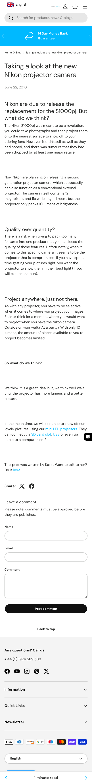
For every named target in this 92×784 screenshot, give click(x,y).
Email (8, 548)
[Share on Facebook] (32, 486)
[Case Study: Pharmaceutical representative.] (85, 778)
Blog (18, 52)
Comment (12, 569)
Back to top (46, 629)
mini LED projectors (61, 429)
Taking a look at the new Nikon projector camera (56, 52)
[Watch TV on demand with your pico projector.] (6, 778)
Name (8, 527)
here (16, 470)
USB (56, 434)
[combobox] (46, 18)
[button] (75, 7)
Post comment (46, 609)
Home (8, 52)
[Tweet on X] (22, 486)
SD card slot (41, 434)
